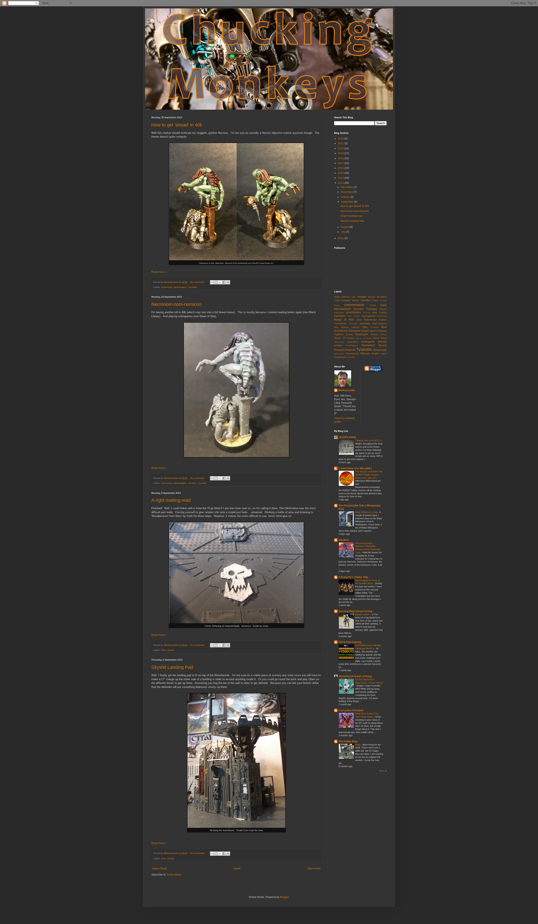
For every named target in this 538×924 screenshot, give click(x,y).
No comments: (198, 282)
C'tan (336, 300)
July (343, 231)
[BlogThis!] (216, 282)
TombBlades (352, 345)
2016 (341, 168)
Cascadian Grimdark (351, 710)
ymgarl (383, 353)
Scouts (349, 334)
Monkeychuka (346, 390)
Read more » (158, 272)
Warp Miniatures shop (366, 512)
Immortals (382, 316)
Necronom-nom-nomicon (176, 304)
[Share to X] (220, 282)
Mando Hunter (362, 614)
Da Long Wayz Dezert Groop (355, 611)
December (347, 187)
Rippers (373, 331)
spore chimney (363, 338)
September (347, 201)
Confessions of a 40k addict (355, 468)
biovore (372, 297)
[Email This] (212, 282)
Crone (372, 305)
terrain (170, 650)
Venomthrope (352, 353)
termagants (368, 341)
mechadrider (340, 323)
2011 (341, 238)
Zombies (351, 357)
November (347, 192)
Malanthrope (370, 319)
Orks (163, 650)
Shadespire (361, 334)
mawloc (383, 319)
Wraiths (375, 353)
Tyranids (192, 287)
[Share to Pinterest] (228, 282)
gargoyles (339, 312)
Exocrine (359, 309)
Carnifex (365, 300)
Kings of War (344, 319)
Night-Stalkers (379, 323)
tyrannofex (339, 353)
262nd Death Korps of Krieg (355, 676)
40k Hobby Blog (348, 741)
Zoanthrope (340, 357)
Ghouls (366, 312)
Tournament (368, 345)
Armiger (361, 296)
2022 (341, 138)
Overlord (374, 327)
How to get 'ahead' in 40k (176, 124)
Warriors (365, 353)
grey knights (379, 312)
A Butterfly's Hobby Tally (353, 577)
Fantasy (371, 308)
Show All (383, 771)
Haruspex (339, 315)
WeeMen (344, 540)
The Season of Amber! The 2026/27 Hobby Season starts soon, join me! (368, 474)
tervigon (338, 345)
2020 (341, 148)
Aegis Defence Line (345, 297)
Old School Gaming (350, 642)
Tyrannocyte (380, 349)
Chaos (375, 300)
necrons (192, 483)
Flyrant (383, 309)
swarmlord (352, 341)
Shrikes (374, 334)
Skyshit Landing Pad (172, 667)
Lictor (359, 319)
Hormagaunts (369, 316)
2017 (341, 163)
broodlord (382, 297)
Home (237, 868)
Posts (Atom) (174, 874)
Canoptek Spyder (350, 300)
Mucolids (353, 323)
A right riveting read (171, 500)
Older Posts (313, 868)
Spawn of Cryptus (344, 338)
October (346, 197)
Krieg (358, 744)
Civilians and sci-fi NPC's (368, 440)
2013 (341, 182)
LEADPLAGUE (347, 437)
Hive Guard (353, 316)
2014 (341, 177)
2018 (341, 158)
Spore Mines (380, 338)
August (345, 227)
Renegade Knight (358, 330)
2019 (341, 153)
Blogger (284, 897)
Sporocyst (339, 342)
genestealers (180, 287)
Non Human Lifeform (346, 327)
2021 (341, 143)
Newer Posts (159, 868)
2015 (341, 173)
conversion (166, 287)
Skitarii (383, 334)
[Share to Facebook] (224, 282)
